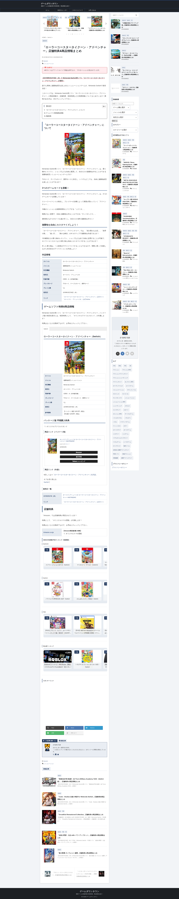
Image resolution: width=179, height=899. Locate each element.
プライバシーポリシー (119, 467)
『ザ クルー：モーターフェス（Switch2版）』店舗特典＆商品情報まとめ (130, 55)
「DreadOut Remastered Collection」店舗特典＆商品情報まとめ (80, 814)
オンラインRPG (129, 382)
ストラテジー (117, 410)
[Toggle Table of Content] (103, 106)
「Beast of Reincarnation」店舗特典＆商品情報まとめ (130, 255)
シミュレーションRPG (119, 402)
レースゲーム (127, 442)
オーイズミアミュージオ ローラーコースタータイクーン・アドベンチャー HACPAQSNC (80, 440)
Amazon (79, 452)
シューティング (117, 406)
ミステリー (116, 434)
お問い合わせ (92, 10)
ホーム (47, 10)
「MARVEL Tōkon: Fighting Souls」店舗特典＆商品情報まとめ (130, 164)
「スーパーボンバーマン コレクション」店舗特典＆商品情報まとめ (130, 147)
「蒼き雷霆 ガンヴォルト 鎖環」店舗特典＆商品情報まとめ (77, 853)
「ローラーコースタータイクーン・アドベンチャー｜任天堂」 (75, 475)
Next (105, 23)
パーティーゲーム (125, 422)
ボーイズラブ (117, 430)
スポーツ (127, 207)
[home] (58, 754)
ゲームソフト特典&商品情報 (54, 113)
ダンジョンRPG (117, 414)
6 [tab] (76, 34)
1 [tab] (67, 34)
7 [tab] (78, 34)
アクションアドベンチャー (120, 374)
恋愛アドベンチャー (126, 458)
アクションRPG (126, 370)
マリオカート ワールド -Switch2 (57, 565)
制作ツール (127, 446)
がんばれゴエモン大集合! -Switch (57, 599)
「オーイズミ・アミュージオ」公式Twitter (76, 299)
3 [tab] (70, 34)
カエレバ (67, 444)
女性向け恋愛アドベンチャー (121, 450)
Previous (43, 23)
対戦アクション (126, 454)
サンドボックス (117, 398)
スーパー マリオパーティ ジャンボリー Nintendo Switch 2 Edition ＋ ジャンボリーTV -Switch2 (87, 564)
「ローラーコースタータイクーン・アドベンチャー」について (65, 110)
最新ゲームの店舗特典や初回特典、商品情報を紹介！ (89, 894)
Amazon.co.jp (48, 532)
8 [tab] (80, 34)
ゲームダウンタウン (49, 3)
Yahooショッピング (78, 461)
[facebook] (56, 754)
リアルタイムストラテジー (120, 438)
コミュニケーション (118, 390)
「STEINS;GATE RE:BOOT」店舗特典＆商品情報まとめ (130, 238)
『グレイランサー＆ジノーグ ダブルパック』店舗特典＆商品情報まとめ (130, 40)
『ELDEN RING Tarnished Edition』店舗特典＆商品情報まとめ (130, 218)
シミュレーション (49, 63)
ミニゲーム (125, 434)
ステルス (126, 190)
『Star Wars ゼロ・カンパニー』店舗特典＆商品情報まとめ (130, 272)
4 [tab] (72, 34)
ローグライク (117, 446)
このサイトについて (77, 10)
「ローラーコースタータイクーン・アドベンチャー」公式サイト (83, 297)
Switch (46, 61)
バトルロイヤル (117, 418)
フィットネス (117, 426)
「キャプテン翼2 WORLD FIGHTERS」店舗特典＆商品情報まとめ (130, 201)
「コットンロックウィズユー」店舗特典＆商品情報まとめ (130, 289)
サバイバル (125, 394)
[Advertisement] (74, 702)
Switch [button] (46, 329)
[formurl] (127, 353)
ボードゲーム (127, 430)
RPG (120, 366)
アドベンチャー (117, 382)
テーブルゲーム (129, 414)
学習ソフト (116, 454)
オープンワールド (130, 224)
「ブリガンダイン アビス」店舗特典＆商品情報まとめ (130, 306)
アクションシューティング (120, 378)
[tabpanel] (52, 24)
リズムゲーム (117, 442)
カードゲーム (129, 386)
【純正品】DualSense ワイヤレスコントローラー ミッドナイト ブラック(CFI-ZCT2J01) (87, 667)
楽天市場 (79, 457)
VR (130, 366)
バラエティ (128, 418)
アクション (116, 370)
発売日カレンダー (62, 10)
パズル (115, 422)
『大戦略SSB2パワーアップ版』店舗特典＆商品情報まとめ (130, 25)
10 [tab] (83, 34)
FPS (114, 366)
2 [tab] (68, 34)
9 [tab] (82, 34)
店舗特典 (48, 116)
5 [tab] (74, 34)
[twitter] (54, 754)
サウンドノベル (131, 390)
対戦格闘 (134, 168)
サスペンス (116, 394)
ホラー (125, 426)
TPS (125, 366)
